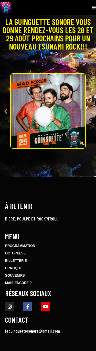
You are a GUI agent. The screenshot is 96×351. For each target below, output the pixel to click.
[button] (6, 111)
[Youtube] (45, 306)
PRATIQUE (13, 268)
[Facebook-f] (27, 306)
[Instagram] (9, 306)
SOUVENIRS (15, 275)
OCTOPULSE (15, 253)
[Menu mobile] (94, 7)
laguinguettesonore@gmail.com (32, 331)
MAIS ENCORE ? (18, 283)
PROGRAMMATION (20, 246)
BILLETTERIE (16, 261)
